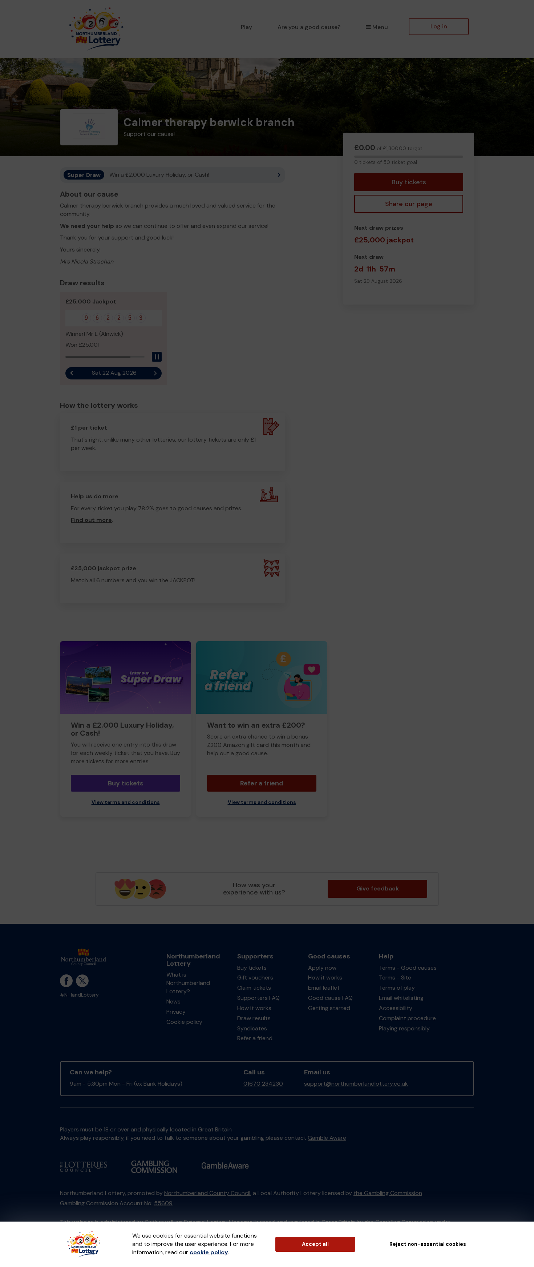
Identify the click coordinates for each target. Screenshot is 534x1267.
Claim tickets (254, 988)
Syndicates (252, 1028)
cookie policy (209, 1252)
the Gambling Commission (387, 1193)
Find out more (91, 520)
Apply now (322, 968)
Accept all (315, 1244)
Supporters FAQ (258, 998)
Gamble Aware (327, 1138)
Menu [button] (380, 27)
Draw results (254, 1018)
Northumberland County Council (207, 1193)
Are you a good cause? (309, 27)
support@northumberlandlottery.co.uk (356, 1083)
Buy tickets (409, 182)
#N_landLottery (79, 995)
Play (246, 27)
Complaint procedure (407, 1018)
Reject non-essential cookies (427, 1244)
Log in (438, 26)
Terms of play (397, 988)
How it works (254, 1008)
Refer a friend (261, 783)
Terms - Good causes (408, 968)
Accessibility (395, 1008)
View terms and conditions (126, 802)
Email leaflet (324, 988)
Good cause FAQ (330, 998)
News (173, 1001)
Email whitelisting (401, 998)
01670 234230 (263, 1083)
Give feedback (377, 888)
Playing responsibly (404, 1028)
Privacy (176, 1011)
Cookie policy (184, 1022)
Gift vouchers (255, 977)
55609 (163, 1203)
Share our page (408, 204)
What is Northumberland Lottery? (188, 983)
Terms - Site (395, 977)
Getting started (329, 1008)
